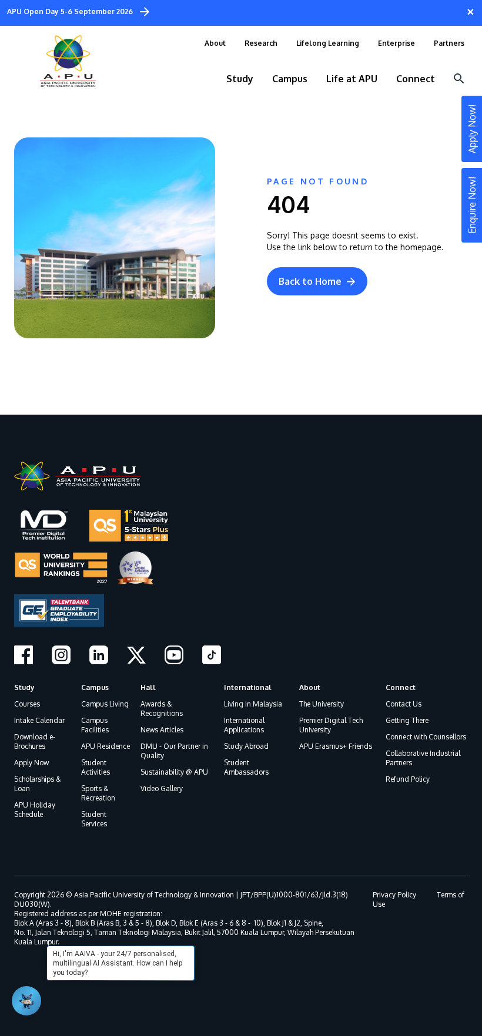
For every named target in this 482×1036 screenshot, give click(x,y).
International (248, 687)
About (309, 687)
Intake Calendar (39, 720)
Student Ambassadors (246, 767)
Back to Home (310, 281)
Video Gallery (161, 788)
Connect (401, 687)
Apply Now (31, 762)
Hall (148, 687)
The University (321, 703)
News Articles (161, 729)
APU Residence (105, 746)
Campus (95, 687)
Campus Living (105, 703)
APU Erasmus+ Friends (335, 746)
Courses (27, 703)
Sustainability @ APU (174, 772)
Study (24, 687)
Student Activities (95, 767)
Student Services (94, 819)
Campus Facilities (95, 725)
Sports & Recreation (98, 793)
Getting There (407, 720)
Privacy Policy (394, 894)
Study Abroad (246, 746)
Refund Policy (408, 779)
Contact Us (403, 703)
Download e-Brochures (34, 741)
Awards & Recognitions (161, 708)
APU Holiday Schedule (34, 809)
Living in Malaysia (253, 703)
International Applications (244, 725)
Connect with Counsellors (426, 736)
